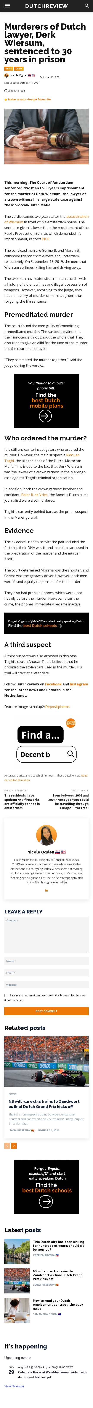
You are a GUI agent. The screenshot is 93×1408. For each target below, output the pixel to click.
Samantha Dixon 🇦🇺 (47, 1314)
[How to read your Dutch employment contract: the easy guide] (17, 1310)
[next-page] (14, 1146)
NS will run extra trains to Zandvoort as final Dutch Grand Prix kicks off (57, 1275)
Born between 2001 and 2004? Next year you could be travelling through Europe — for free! (68, 801)
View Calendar (14, 1386)
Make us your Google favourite (29, 99)
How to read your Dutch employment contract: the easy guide (58, 1304)
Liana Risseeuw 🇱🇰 (21, 1130)
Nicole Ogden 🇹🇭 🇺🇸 (23, 75)
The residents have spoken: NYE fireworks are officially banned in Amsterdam (22, 801)
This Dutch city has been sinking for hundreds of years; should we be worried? (58, 1246)
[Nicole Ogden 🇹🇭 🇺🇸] (7, 75)
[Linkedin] (46, 889)
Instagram (78, 684)
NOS (46, 239)
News (9, 68)
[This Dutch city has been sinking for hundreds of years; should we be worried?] (17, 1251)
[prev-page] (7, 1146)
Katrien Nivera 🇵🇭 (46, 1255)
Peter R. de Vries (34, 494)
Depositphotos (57, 706)
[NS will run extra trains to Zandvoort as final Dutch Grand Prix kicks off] (46, 1061)
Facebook (53, 684)
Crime (19, 68)
